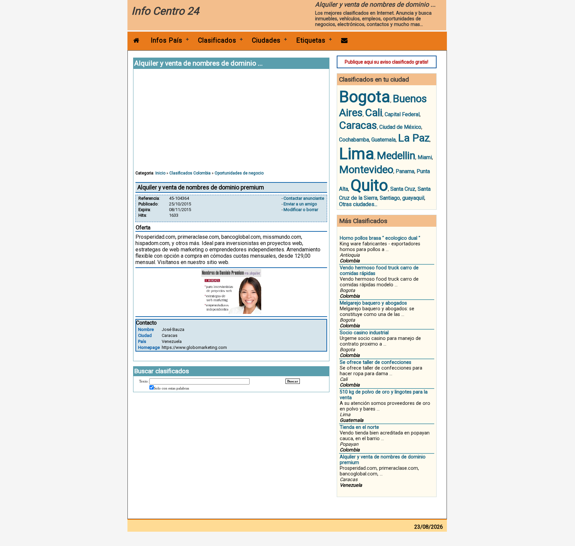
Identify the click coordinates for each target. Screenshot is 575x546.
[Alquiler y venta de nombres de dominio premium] (231, 312)
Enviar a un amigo (300, 203)
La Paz (414, 138)
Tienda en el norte (359, 427)
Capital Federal (402, 114)
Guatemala (383, 139)
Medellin (396, 155)
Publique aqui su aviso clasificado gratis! (386, 62)
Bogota (364, 96)
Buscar (292, 381)
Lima (356, 153)
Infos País (166, 40)
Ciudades (266, 40)
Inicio (160, 173)
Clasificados (217, 40)
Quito (369, 185)
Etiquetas (310, 40)
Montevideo (366, 169)
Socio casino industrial (364, 333)
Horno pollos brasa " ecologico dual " (380, 238)
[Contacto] (344, 40)
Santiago (390, 198)
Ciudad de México (400, 127)
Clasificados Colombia (190, 173)
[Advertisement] (231, 122)
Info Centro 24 (165, 11)
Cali (373, 112)
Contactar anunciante (304, 198)
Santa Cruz (402, 189)
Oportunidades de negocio (239, 173)
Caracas (358, 125)
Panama (405, 171)
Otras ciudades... (358, 204)
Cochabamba (354, 139)
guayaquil (413, 198)
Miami (425, 157)
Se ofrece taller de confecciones (375, 362)
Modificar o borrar (301, 209)
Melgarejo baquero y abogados (373, 303)
